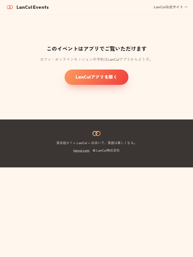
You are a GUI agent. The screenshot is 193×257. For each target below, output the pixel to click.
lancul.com (81, 150)
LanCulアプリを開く (96, 77)
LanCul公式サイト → (170, 7)
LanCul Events (33, 7)
